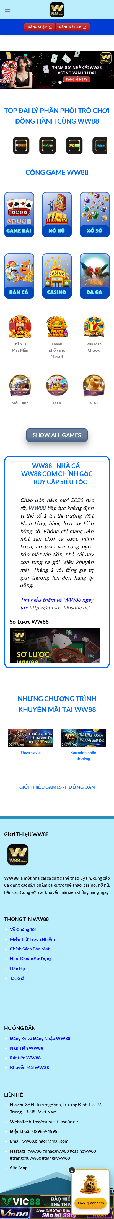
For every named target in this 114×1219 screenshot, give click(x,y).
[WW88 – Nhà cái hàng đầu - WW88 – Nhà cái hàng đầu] (57, 9)
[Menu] (7, 9)
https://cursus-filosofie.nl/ (59, 607)
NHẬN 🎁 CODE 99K (91, 1203)
